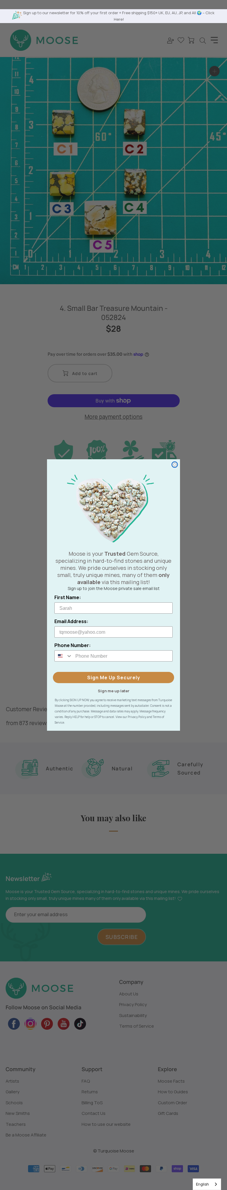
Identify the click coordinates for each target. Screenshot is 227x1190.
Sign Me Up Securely (113, 677)
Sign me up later (113, 690)
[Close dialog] (175, 465)
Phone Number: (72, 645)
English (202, 1184)
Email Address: (71, 621)
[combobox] (207, 1184)
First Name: (67, 597)
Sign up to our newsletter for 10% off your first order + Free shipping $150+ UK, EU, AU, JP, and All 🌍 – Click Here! (119, 16)
